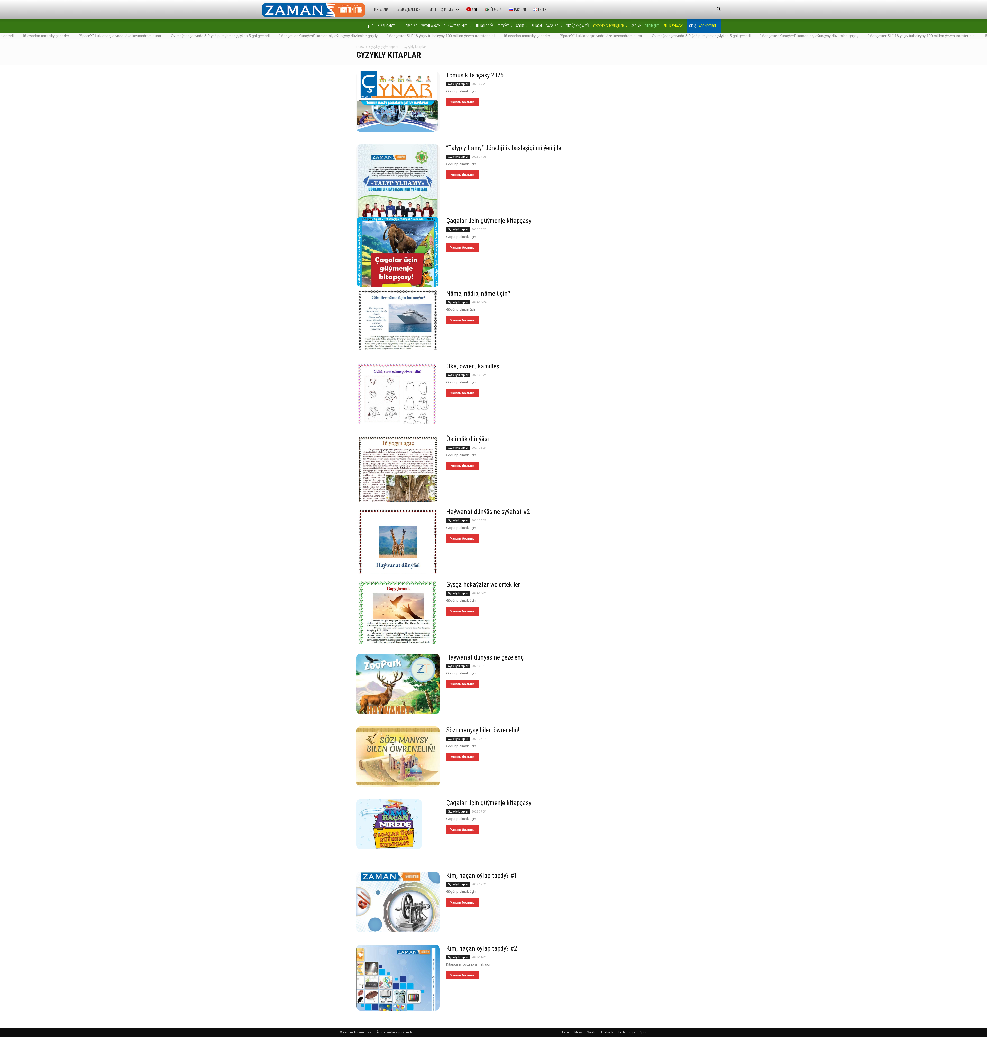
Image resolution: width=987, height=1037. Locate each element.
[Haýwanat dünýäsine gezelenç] (398, 684)
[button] (718, 9)
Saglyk (636, 25)
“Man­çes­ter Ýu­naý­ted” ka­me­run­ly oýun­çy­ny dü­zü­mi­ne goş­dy (237, 36)
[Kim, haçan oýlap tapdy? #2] (398, 978)
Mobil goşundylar (442, 9)
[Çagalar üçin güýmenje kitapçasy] (398, 252)
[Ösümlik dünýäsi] (398, 468)
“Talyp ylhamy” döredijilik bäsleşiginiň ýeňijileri (505, 148)
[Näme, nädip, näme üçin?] (398, 320)
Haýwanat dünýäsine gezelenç (485, 657)
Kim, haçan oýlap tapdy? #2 (481, 948)
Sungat (537, 25)
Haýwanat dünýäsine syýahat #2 (488, 512)
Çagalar (552, 25)
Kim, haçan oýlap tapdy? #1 (481, 875)
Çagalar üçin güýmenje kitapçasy (488, 220)
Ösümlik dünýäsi (467, 439)
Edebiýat (503, 25)
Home (565, 1032)
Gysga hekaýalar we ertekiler (483, 584)
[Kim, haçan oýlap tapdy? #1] (398, 902)
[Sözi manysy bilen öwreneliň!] (398, 756)
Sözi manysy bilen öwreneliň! (482, 730)
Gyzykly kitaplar (458, 84)
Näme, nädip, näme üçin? (478, 293)
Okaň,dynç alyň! (577, 25)
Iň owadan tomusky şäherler (436, 36)
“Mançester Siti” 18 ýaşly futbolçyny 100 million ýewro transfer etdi (349, 36)
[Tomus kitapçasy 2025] (398, 101)
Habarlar (410, 25)
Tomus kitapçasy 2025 (475, 75)
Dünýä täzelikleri (456, 25)
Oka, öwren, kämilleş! (473, 366)
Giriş (692, 25)
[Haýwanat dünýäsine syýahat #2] (398, 541)
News (578, 1032)
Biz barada (381, 9)
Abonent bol (707, 25)
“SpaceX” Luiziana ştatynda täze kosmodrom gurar (509, 36)
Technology (626, 1032)
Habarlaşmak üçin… (409, 9)
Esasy (360, 46)
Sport (520, 25)
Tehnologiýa (485, 25)
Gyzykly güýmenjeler (608, 25)
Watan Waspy (430, 25)
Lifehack (607, 1032)
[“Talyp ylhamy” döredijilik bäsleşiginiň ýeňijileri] (398, 185)
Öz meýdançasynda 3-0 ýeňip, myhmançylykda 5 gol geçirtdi (128, 36)
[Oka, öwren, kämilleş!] (398, 393)
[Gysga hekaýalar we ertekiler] (398, 612)
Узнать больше (462, 102)
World (591, 1032)
